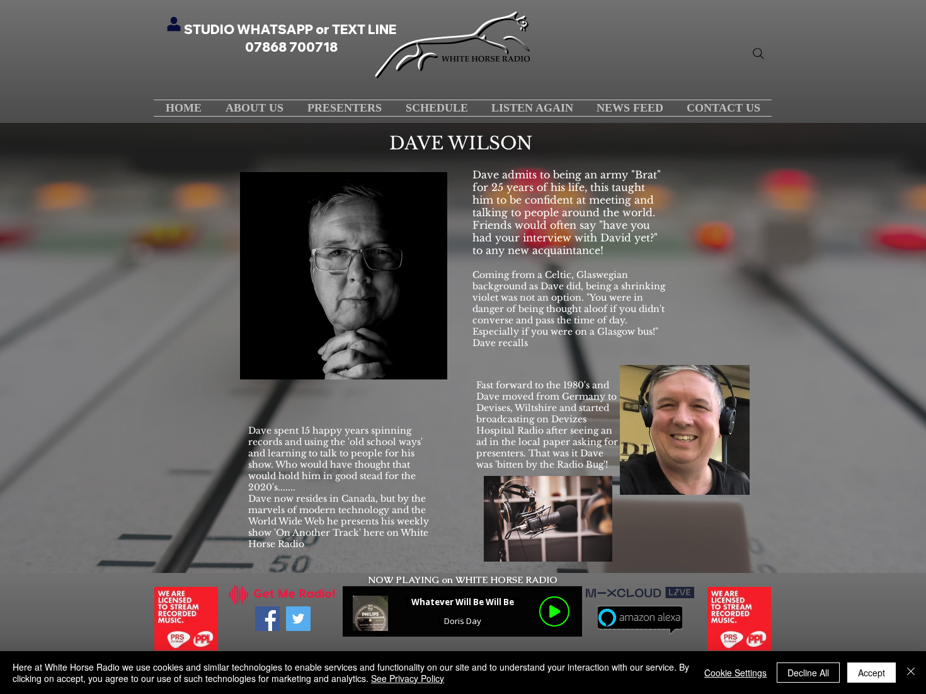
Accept (871, 672)
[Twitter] (298, 618)
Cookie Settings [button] (735, 672)
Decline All (808, 672)
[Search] (758, 53)
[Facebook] (267, 618)
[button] (436, 108)
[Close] (910, 672)
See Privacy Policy (407, 678)
